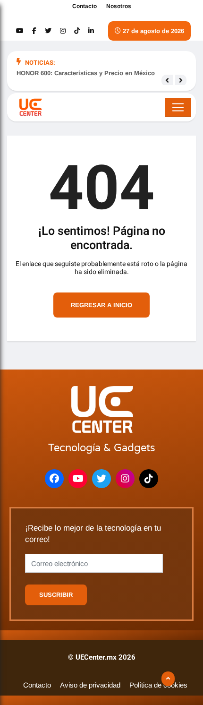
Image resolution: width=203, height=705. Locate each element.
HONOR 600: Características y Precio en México (86, 73)
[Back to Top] (168, 679)
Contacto (84, 6)
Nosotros (118, 6)
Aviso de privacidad (90, 685)
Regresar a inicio (101, 305)
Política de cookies (158, 685)
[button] (167, 80)
